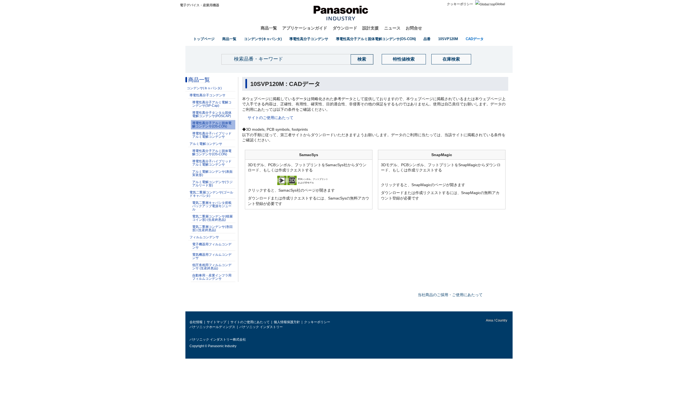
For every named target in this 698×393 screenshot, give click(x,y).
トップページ (204, 39)
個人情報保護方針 (287, 322)
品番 (427, 39)
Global (500, 4)
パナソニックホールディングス (212, 327)
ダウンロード (345, 28)
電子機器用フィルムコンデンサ (211, 245)
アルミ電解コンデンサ (205, 144)
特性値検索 (404, 59)
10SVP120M (448, 39)
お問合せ (414, 28)
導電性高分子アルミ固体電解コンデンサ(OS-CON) (376, 39)
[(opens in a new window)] (308, 180)
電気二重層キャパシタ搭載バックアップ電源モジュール (211, 206)
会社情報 (196, 322)
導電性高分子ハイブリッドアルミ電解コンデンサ (211, 135)
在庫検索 (451, 59)
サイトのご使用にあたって (270, 117)
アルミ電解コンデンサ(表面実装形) (212, 173)
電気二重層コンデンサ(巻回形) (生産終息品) (212, 228)
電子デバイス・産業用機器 (199, 5)
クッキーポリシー (460, 4)
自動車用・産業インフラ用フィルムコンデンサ (211, 277)
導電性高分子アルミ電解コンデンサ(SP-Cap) (211, 104)
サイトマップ (216, 322)
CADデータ (475, 39)
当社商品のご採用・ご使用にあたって (450, 295)
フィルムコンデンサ (204, 237)
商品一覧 (269, 28)
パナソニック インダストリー (261, 327)
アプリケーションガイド (304, 28)
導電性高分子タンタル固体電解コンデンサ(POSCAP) (211, 114)
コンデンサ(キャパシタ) (263, 39)
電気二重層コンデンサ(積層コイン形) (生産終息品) (212, 218)
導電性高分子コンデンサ (308, 39)
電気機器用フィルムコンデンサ (211, 256)
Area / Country (496, 320)
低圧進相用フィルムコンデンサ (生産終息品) (211, 266)
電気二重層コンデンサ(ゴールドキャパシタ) (211, 194)
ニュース (392, 28)
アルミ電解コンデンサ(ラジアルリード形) (212, 183)
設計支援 (370, 28)
